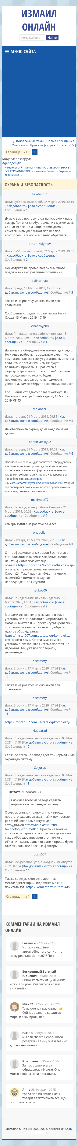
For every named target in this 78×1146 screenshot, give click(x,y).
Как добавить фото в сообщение (31, 206)
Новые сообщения (60, 141)
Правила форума (42, 145)
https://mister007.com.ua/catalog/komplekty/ (37, 635)
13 (27, 783)
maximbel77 (39, 500)
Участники (20, 145)
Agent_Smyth (11, 163)
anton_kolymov (40, 244)
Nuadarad (40, 731)
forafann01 (40, 194)
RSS (71, 145)
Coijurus (40, 768)
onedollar (40, 532)
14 (27, 870)
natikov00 (40, 590)
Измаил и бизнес (45, 171)
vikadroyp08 (40, 326)
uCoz (69, 1129)
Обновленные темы (29, 141)
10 (6, 677)
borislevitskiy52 (40, 442)
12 (27, 746)
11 (6, 714)
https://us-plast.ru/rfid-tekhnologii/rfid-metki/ (31, 827)
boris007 (40, 854)
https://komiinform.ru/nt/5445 (48, 887)
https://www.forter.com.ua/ (36, 371)
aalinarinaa (40, 281)
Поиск (61, 145)
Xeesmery (40, 661)
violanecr (39, 409)
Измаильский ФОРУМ (19, 167)
